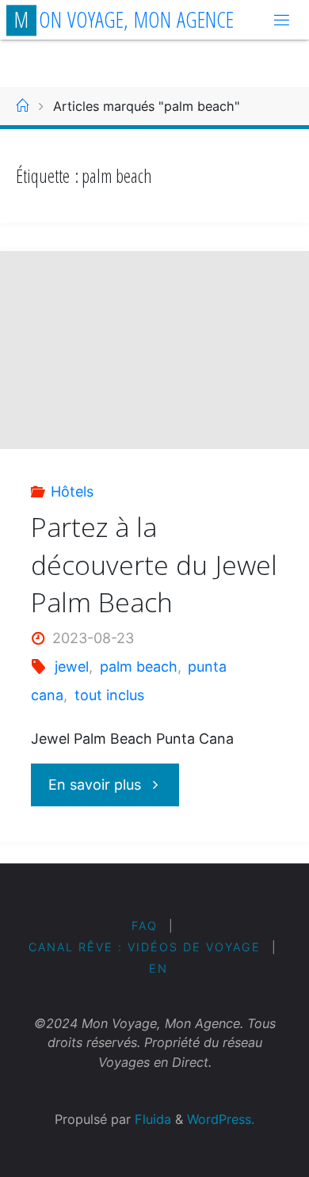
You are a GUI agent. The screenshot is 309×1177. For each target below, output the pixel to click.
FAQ (145, 925)
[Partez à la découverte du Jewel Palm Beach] (154, 366)
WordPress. (220, 1119)
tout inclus (109, 695)
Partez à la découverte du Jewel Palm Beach (154, 564)
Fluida (151, 1119)
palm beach (138, 666)
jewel (72, 666)
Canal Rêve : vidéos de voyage (145, 947)
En (158, 968)
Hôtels (72, 491)
